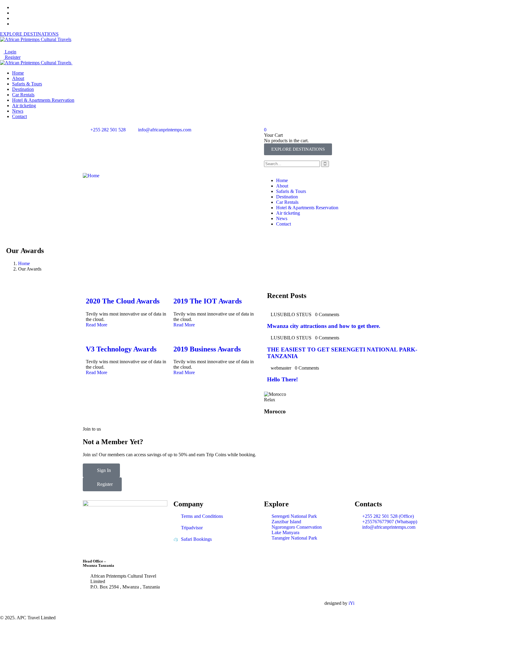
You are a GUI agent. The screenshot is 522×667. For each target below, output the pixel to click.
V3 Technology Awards (121, 349)
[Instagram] (243, 603)
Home (24, 263)
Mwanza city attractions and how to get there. (323, 326)
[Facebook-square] (227, 603)
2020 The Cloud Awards (123, 301)
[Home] (91, 175)
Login (10, 51)
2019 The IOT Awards (207, 301)
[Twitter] (211, 603)
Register (12, 57)
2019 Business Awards (207, 349)
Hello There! (282, 379)
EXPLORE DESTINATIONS (29, 34)
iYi (351, 603)
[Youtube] (260, 603)
